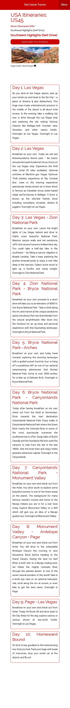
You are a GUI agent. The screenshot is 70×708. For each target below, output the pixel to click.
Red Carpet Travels (46, 4)
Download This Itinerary (35, 42)
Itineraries (23, 26)
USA (32, 26)
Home (14, 26)
